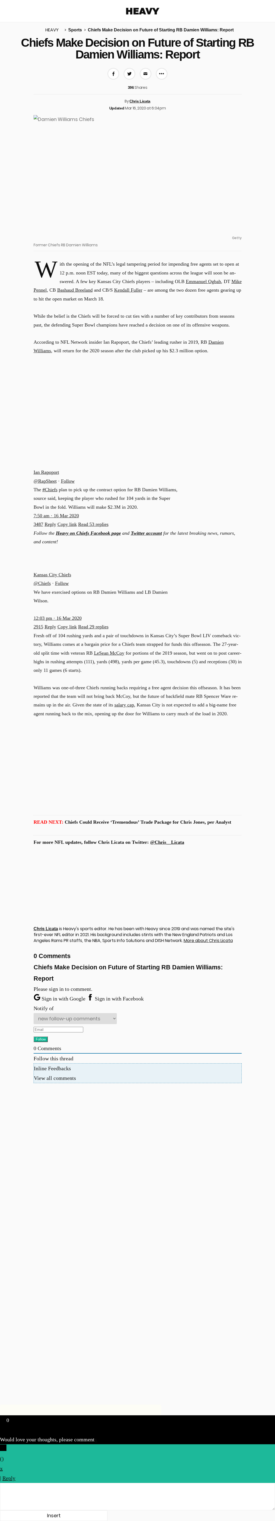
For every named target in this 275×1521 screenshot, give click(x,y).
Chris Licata (139, 101)
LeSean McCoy (109, 653)
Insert (54, 1515)
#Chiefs (49, 489)
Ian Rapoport (46, 472)
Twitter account (146, 533)
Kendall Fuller (128, 290)
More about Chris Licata (208, 940)
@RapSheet (45, 481)
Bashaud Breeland (75, 290)
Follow (68, 481)
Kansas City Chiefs (52, 574)
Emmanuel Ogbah (203, 281)
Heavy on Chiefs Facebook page (88, 533)
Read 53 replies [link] (93, 524)
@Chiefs (42, 583)
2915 (38, 626)
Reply (50, 524)
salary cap (124, 705)
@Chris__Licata (167, 842)
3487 (38, 524)
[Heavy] (143, 11)
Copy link (67, 524)
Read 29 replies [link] (93, 626)
